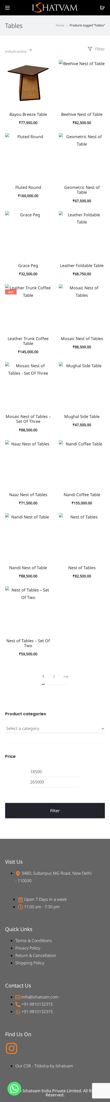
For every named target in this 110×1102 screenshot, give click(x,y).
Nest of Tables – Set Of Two (28, 643)
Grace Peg (28, 265)
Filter (99, 49)
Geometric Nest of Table (82, 190)
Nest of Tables (82, 567)
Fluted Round (28, 187)
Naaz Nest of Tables (28, 494)
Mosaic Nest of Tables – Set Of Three (28, 419)
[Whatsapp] (14, 1089)
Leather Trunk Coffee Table (28, 341)
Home (60, 25)
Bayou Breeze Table (28, 114)
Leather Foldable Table (82, 265)
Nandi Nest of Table (28, 567)
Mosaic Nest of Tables (82, 338)
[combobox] (18, 50)
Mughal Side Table (82, 416)
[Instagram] (11, 1048)
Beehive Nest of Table (82, 114)
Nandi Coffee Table (82, 494)
